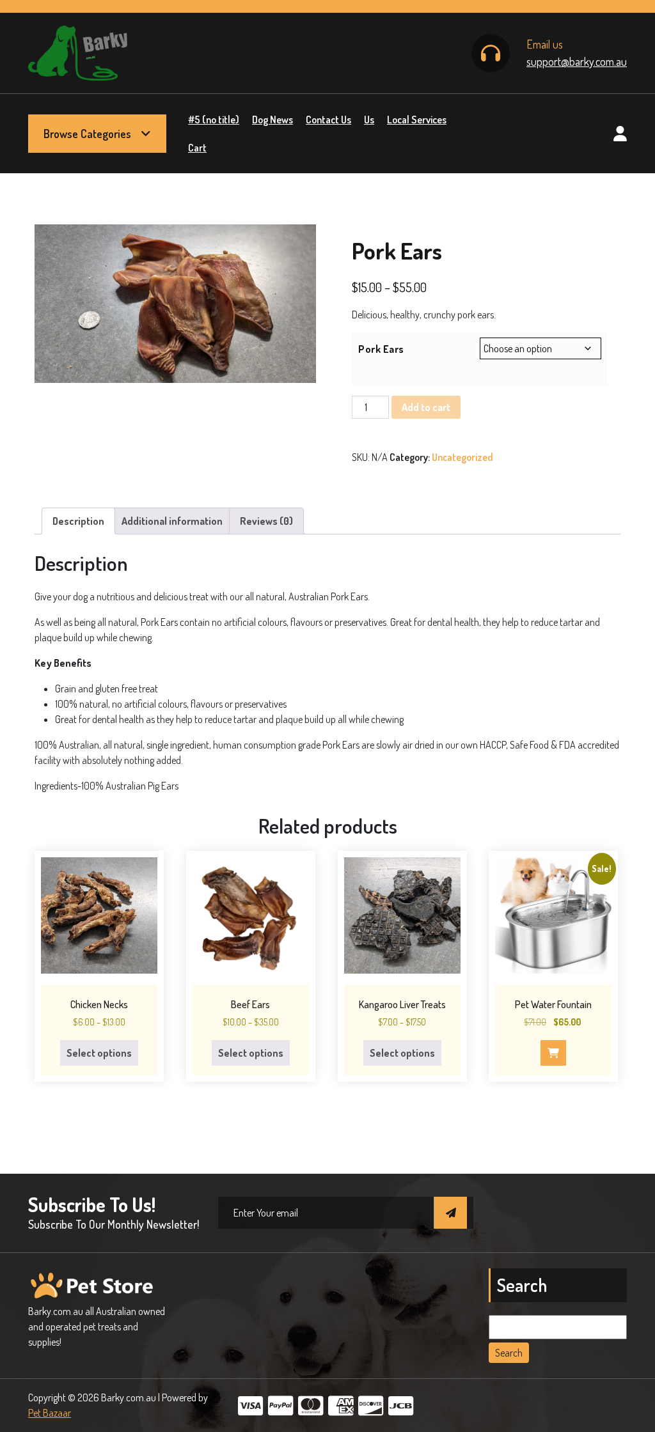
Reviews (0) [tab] (266, 521)
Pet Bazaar (49, 1412)
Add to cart (426, 407)
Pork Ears (381, 349)
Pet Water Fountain (553, 1004)
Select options (99, 1053)
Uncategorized (462, 457)
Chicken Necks (99, 1004)
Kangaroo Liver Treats (402, 1004)
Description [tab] (78, 521)
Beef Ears (250, 1004)
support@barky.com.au (576, 61)
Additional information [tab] (172, 521)
